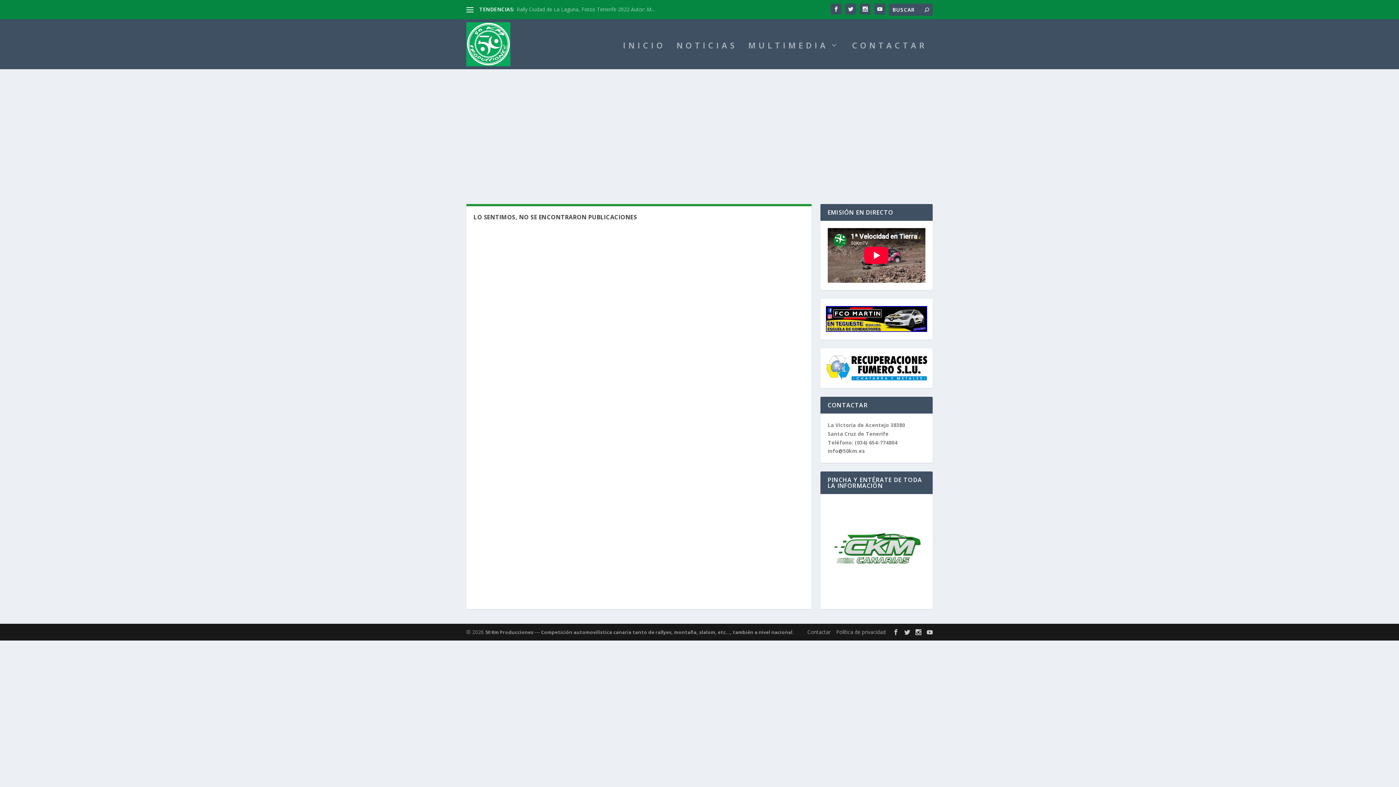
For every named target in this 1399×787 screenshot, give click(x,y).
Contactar (819, 632)
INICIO (644, 46)
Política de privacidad (861, 632)
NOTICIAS (707, 46)
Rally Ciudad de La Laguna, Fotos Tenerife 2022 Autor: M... (586, 9)
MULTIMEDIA (788, 46)
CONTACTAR (889, 46)
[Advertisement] (699, 124)
